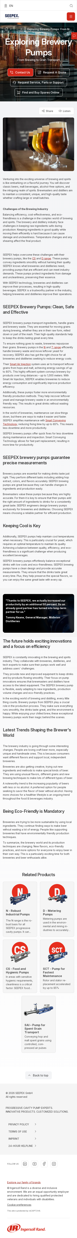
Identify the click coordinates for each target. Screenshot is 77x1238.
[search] (71, 6)
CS (34, 258)
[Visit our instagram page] (53, 1163)
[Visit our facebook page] (44, 1163)
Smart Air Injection (20, 364)
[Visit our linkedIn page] (24, 1163)
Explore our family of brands (24, 1182)
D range (46, 258)
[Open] (71, 16)
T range (56, 347)
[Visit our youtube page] (34, 1163)
